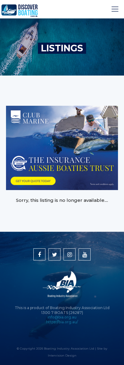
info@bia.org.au (62, 317)
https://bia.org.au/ (62, 322)
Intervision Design (62, 355)
